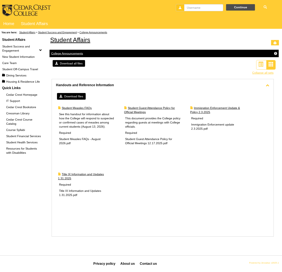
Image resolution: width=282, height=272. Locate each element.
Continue (240, 7)
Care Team (9, 63)
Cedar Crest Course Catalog (19, 121)
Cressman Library (18, 113)
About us (127, 263)
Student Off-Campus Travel (20, 69)
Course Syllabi (15, 130)
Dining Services (16, 75)
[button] (69, 63)
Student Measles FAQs (77, 108)
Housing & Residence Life (23, 81)
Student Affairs (34, 23)
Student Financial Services (23, 136)
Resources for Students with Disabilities (21, 150)
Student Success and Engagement (57, 32)
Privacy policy (104, 263)
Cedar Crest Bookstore (21, 107)
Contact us (148, 263)
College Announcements (93, 32)
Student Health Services (22, 142)
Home (8, 23)
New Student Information (18, 56)
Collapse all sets (263, 72)
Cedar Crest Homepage (21, 94)
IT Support (13, 101)
